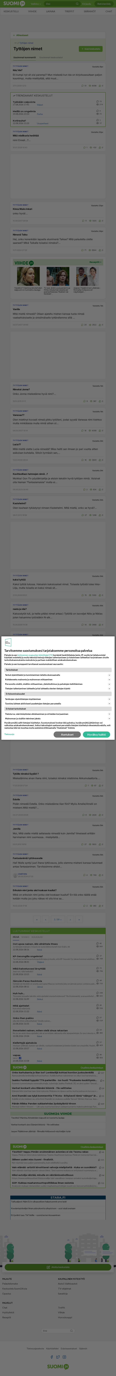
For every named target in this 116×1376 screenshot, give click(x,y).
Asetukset (67, 734)
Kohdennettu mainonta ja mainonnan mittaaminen (28, 679)
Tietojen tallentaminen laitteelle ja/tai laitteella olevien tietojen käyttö (37, 688)
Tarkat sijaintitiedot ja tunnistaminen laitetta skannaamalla (32, 675)
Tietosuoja (9, 734)
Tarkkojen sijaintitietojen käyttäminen (23, 699)
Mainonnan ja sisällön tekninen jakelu (22, 718)
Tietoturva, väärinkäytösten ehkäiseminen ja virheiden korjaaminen (36, 714)
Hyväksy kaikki (96, 734)
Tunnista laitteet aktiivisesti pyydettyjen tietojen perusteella (33, 703)
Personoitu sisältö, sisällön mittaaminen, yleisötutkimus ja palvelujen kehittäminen (43, 684)
